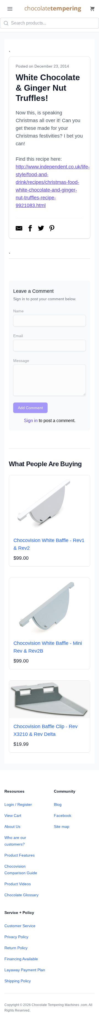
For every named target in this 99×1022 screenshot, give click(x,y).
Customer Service (19, 926)
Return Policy (16, 948)
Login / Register (18, 804)
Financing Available (21, 959)
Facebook (62, 815)
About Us (12, 826)
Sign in (31, 420)
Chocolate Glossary (21, 895)
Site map (61, 826)
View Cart (12, 815)
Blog (58, 804)
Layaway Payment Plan (24, 970)
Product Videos (17, 884)
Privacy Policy (16, 937)
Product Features (19, 855)
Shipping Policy (17, 981)
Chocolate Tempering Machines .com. (60, 1005)
